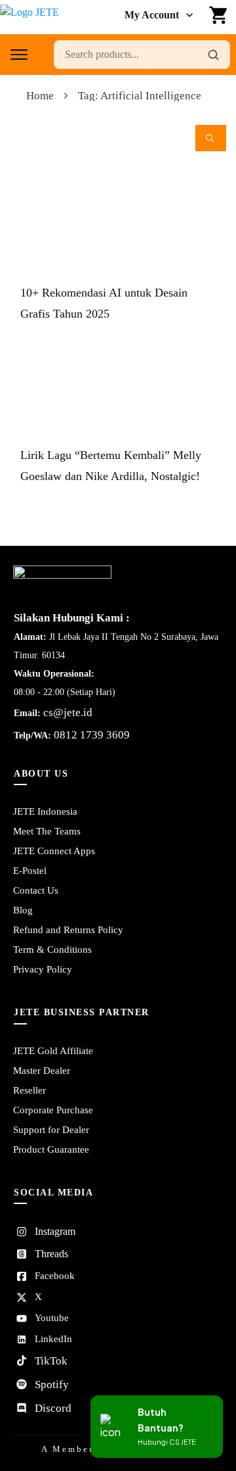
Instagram (55, 1231)
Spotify (52, 1384)
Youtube (52, 1318)
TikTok (51, 1361)
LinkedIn (53, 1339)
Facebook (55, 1275)
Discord (53, 1408)
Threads (51, 1253)
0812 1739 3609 (92, 735)
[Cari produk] (213, 54)
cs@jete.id (67, 712)
